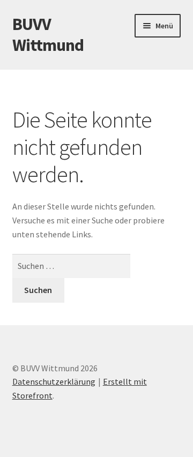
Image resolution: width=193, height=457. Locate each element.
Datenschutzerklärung (53, 381)
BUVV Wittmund (48, 34)
